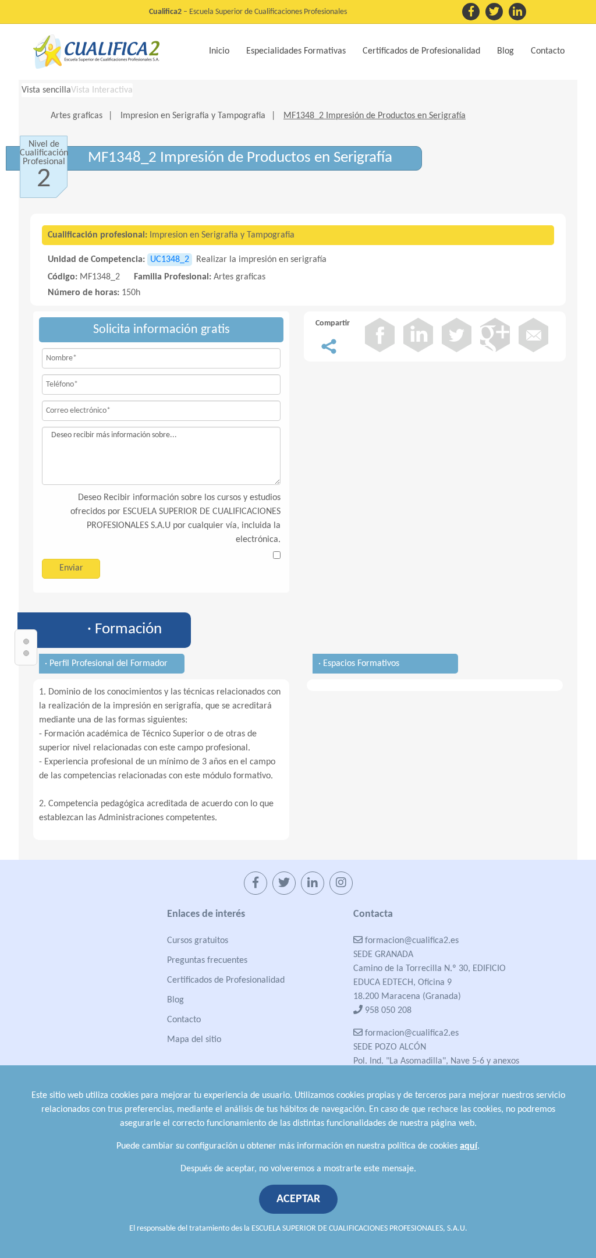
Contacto (548, 51)
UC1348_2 (169, 259)
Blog (505, 51)
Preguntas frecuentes (207, 960)
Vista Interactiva (102, 90)
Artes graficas (76, 116)
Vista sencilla (46, 90)
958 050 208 (387, 1010)
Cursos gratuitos (197, 940)
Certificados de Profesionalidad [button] (421, 51)
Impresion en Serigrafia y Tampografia (192, 116)
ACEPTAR (298, 1199)
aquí (468, 1146)
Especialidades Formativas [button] (296, 51)
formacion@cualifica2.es (411, 940)
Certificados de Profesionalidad (226, 980)
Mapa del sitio (194, 1039)
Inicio (219, 51)
